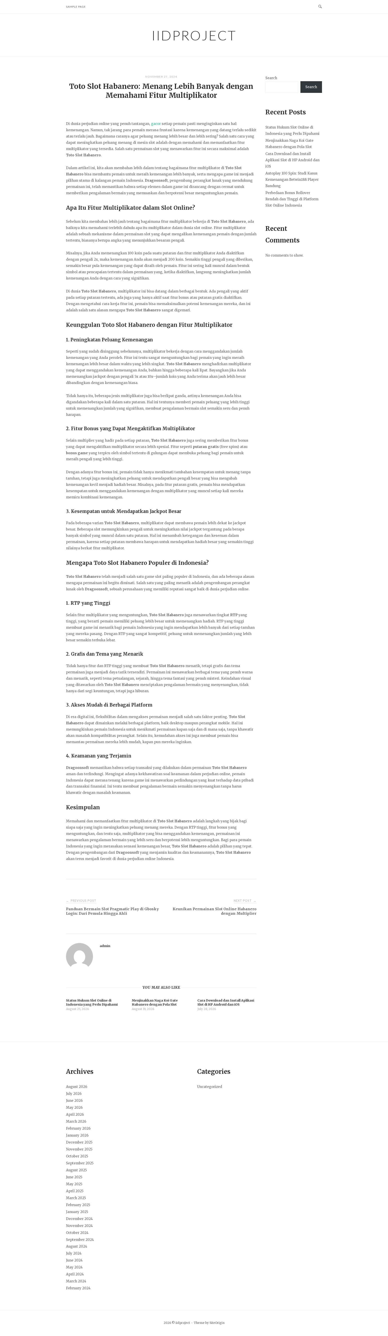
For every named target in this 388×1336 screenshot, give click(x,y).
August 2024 (76, 1246)
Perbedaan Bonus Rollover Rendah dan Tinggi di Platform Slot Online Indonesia (291, 199)
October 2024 (77, 1233)
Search (271, 78)
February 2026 (78, 1128)
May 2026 (74, 1107)
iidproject (194, 35)
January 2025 (77, 1212)
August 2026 (76, 1087)
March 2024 (76, 1281)
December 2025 (79, 1142)
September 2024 (80, 1240)
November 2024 (79, 1226)
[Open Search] (320, 7)
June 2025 (74, 1177)
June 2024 (74, 1260)
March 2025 (76, 1198)
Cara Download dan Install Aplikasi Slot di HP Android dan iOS (292, 160)
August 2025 (76, 1170)
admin (105, 946)
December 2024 (79, 1219)
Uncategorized (209, 1087)
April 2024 (75, 1274)
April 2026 (75, 1114)
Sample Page (76, 6)
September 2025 (80, 1163)
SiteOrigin (217, 1323)
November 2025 (79, 1149)
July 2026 (74, 1094)
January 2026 (77, 1135)
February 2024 (78, 1288)
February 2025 (78, 1205)
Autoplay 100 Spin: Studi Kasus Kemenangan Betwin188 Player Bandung (292, 179)
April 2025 (75, 1191)
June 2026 (74, 1100)
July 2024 (74, 1253)
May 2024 (74, 1267)
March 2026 (76, 1121)
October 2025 (77, 1156)
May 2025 (74, 1184)
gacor (156, 124)
